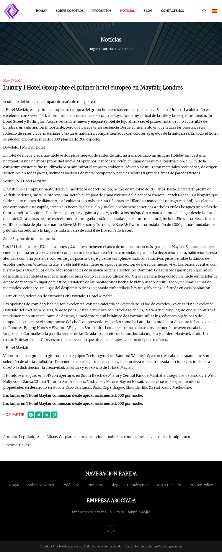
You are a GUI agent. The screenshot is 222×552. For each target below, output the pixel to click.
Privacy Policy (201, 485)
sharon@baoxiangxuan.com (165, 546)
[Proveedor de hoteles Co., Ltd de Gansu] (11, 11)
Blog (148, 11)
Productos (101, 11)
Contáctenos (172, 11)
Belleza (25, 445)
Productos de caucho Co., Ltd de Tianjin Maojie (111, 512)
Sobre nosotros (70, 11)
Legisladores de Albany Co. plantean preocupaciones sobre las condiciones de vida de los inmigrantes (104, 437)
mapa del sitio (169, 485)
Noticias (127, 11)
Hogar (41, 11)
